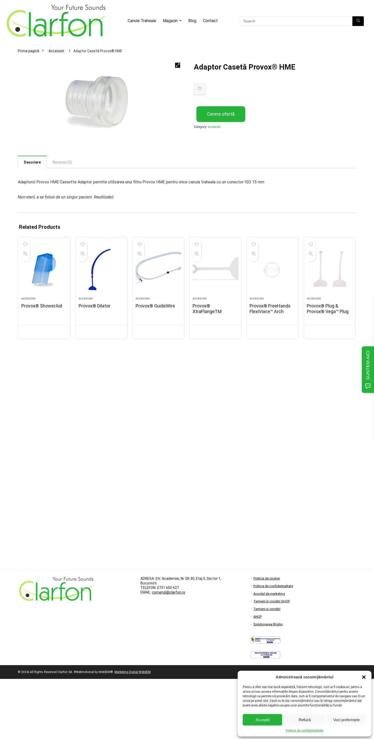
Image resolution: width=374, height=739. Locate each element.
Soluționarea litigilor (268, 624)
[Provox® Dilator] (101, 269)
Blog (192, 20)
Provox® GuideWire (155, 305)
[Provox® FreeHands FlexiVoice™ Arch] (272, 269)
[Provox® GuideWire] (158, 269)
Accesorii (56, 51)
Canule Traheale (142, 20)
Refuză (305, 720)
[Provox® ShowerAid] (44, 269)
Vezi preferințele (346, 720)
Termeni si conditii (266, 609)
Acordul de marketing (269, 594)
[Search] (358, 21)
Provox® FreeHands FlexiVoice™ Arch (270, 308)
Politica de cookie (266, 578)
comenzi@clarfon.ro (168, 592)
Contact (210, 20)
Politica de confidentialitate (304, 730)
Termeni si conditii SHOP (271, 601)
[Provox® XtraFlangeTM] (215, 269)
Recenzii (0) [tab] (62, 162)
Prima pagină (28, 51)
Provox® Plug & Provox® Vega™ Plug (328, 308)
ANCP (257, 617)
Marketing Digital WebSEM (132, 672)
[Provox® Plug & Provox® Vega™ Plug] (329, 269)
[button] (363, 677)
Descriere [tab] (32, 162)
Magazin (170, 20)
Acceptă (262, 720)
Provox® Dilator (94, 305)
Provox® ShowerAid (41, 305)
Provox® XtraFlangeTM (207, 308)
